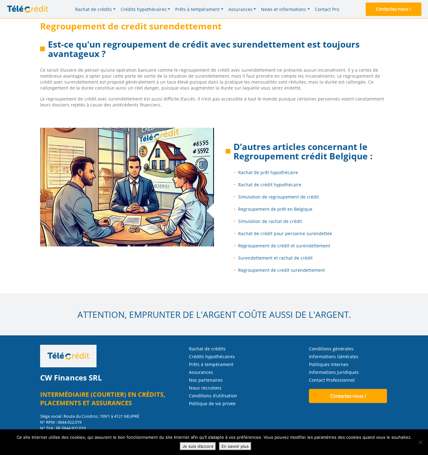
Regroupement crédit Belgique (300, 156)
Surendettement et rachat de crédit (275, 258)
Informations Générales (333, 356)
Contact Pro (327, 9)
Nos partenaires (206, 380)
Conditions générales (331, 349)
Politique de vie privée (212, 403)
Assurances (201, 372)
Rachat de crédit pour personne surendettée (285, 233)
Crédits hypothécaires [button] (144, 9)
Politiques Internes (328, 364)
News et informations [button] (283, 9)
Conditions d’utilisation (213, 396)
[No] (420, 442)
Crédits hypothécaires (212, 356)
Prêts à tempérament (211, 364)
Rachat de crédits (207, 349)
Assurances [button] (240, 9)
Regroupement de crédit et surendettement (284, 246)
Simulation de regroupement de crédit (278, 197)
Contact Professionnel (332, 380)
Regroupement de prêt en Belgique (275, 209)
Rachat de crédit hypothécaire (269, 185)
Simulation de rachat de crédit (270, 221)
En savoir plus (235, 446)
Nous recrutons (205, 388)
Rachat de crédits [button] (93, 9)
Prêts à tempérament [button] (197, 9)
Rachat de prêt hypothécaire (268, 172)
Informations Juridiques (334, 372)
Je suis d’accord (197, 446)
